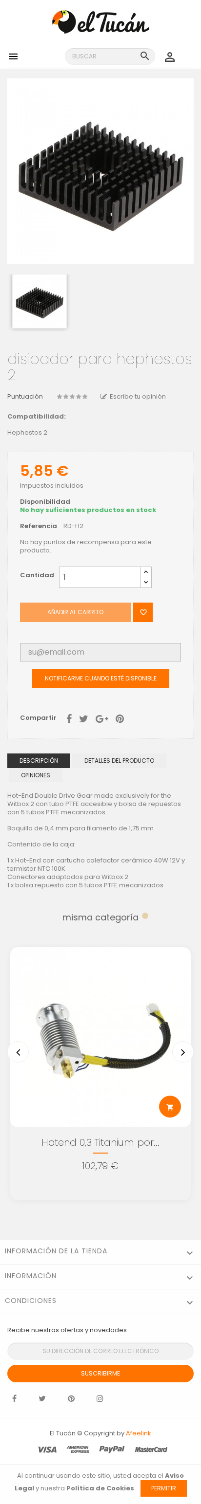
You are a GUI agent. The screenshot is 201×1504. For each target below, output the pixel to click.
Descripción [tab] (39, 760)
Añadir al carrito (75, 612)
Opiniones (35, 775)
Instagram (100, 1401)
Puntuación (25, 397)
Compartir (69, 718)
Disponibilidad (45, 502)
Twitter (42, 1401)
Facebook (14, 1401)
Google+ (102, 718)
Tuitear (83, 718)
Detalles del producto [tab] (119, 760)
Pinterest (120, 718)
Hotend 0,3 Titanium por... (100, 1142)
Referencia (38, 526)
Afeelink (138, 1433)
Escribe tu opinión (138, 396)
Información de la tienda (56, 1251)
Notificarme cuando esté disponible (101, 678)
